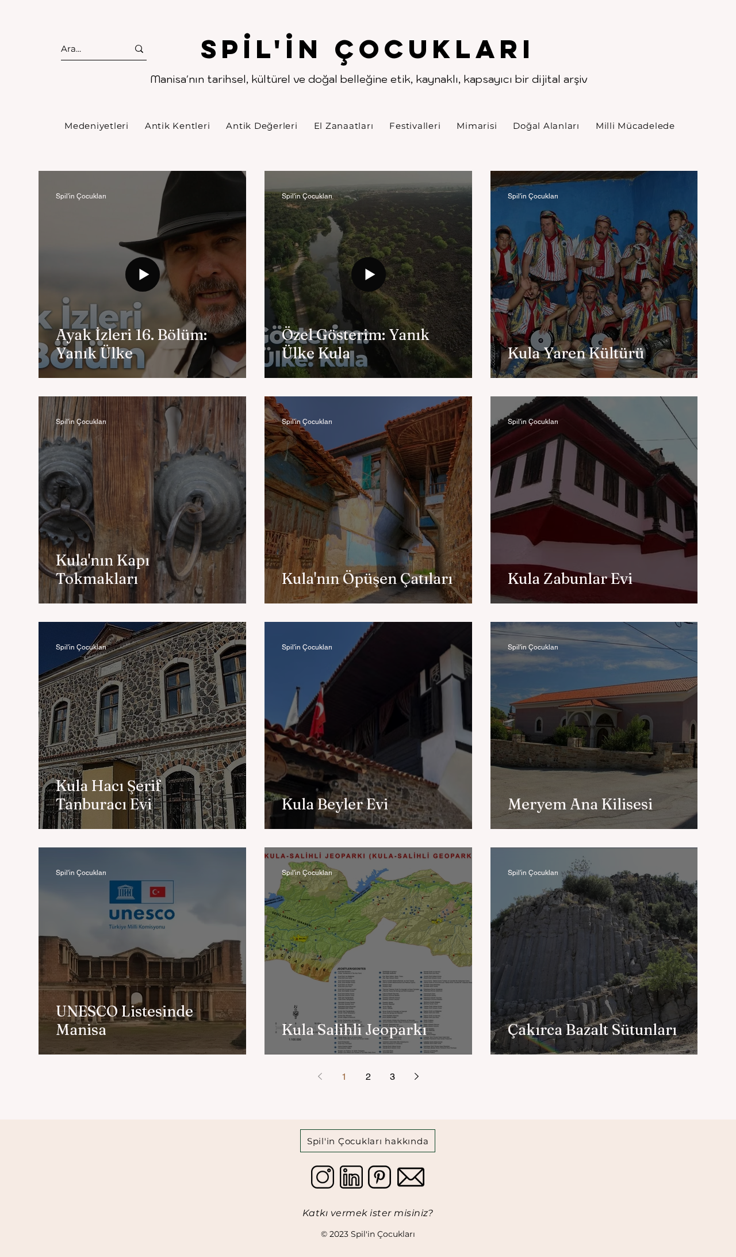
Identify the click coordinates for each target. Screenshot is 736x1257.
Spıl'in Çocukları (368, 48)
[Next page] (416, 1076)
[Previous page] (319, 1076)
